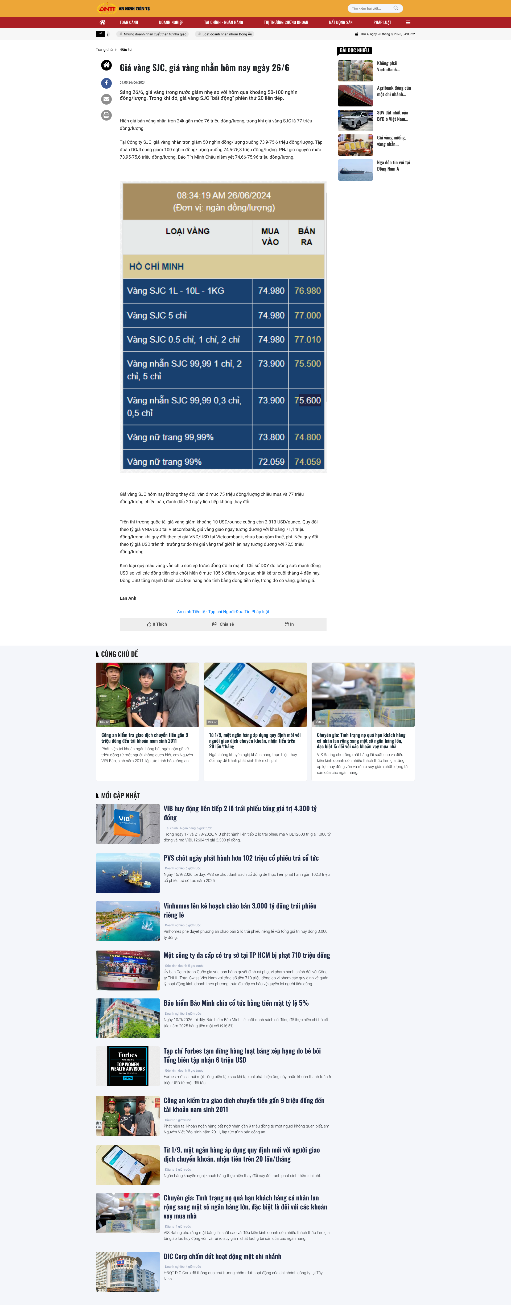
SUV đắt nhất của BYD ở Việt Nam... (392, 116)
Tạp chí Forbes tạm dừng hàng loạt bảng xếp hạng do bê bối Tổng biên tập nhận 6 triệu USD (242, 1055)
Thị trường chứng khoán (286, 22)
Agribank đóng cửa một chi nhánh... (394, 91)
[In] (106, 115)
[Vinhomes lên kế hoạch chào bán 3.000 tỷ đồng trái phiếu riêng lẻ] (128, 921)
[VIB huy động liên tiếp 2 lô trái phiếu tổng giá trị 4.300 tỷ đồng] (128, 824)
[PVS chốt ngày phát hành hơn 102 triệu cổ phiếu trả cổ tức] (128, 873)
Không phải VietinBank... (388, 66)
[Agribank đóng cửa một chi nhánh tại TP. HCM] (355, 95)
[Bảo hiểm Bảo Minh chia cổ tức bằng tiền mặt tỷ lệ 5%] (128, 1018)
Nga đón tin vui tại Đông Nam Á (393, 165)
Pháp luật (382, 22)
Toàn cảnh (129, 22)
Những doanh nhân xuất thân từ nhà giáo (144, 34)
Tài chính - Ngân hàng (180, 828)
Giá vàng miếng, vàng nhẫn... (391, 140)
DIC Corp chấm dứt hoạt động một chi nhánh (222, 1256)
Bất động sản (341, 22)
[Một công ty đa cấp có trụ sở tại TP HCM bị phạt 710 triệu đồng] (128, 970)
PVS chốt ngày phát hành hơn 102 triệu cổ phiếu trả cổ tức (241, 857)
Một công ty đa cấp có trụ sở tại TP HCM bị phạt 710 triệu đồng (247, 955)
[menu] (408, 22)
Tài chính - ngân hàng (223, 22)
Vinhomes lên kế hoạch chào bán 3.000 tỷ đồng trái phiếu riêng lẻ (240, 910)
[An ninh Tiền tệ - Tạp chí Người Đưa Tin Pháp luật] (123, 8)
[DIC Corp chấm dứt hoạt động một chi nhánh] (128, 1272)
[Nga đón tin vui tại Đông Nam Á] (355, 170)
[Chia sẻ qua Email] (106, 99)
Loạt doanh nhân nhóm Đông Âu (216, 34)
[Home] (106, 65)
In (291, 624)
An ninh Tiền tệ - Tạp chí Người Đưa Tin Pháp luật (223, 611)
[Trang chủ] (102, 22)
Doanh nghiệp (171, 22)
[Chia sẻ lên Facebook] (106, 83)
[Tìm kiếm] (396, 8)
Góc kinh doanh (176, 966)
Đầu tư (104, 722)
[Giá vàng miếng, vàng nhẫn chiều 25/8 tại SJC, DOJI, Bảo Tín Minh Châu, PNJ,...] (355, 145)
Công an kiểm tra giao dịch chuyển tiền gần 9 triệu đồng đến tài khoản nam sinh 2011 (144, 738)
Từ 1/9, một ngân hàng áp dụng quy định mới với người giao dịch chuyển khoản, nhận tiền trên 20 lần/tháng (255, 741)
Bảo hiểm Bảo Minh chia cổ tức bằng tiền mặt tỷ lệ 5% (236, 1002)
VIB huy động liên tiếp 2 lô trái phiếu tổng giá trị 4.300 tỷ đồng (240, 813)
